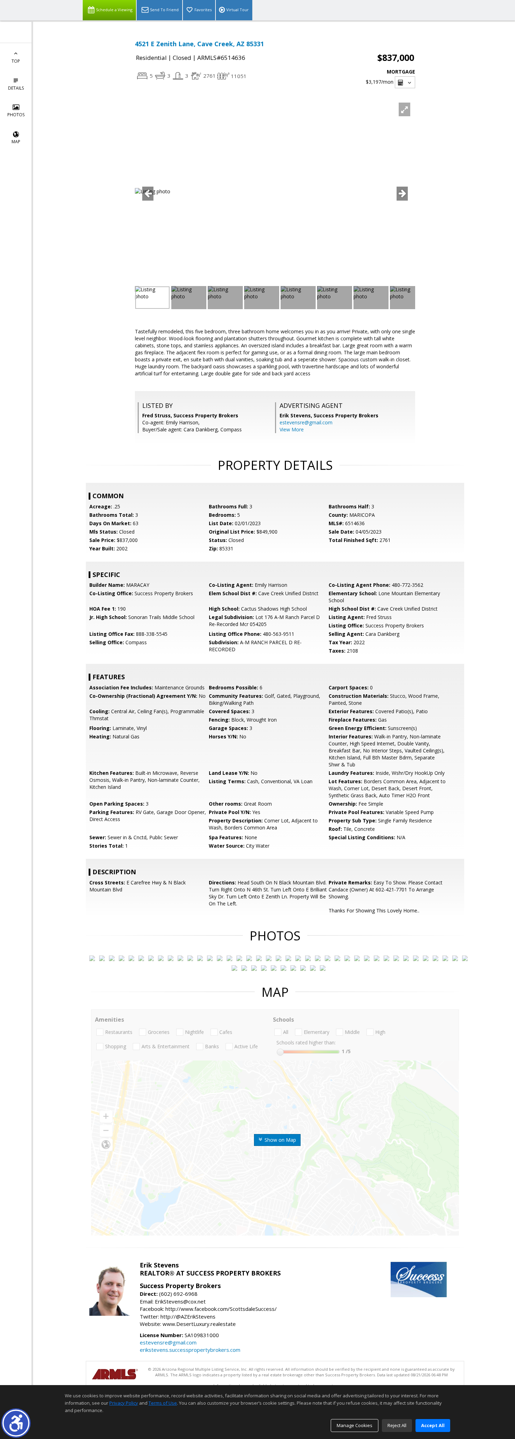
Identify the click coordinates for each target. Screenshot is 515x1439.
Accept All (433, 1425)
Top (16, 61)
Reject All (396, 1425)
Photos (16, 115)
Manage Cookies (354, 1425)
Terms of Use (163, 1403)
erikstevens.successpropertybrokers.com (190, 1349)
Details (16, 88)
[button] (15, 1423)
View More (292, 429)
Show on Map (279, 1139)
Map (16, 142)
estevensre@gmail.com (306, 422)
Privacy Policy (123, 1403)
